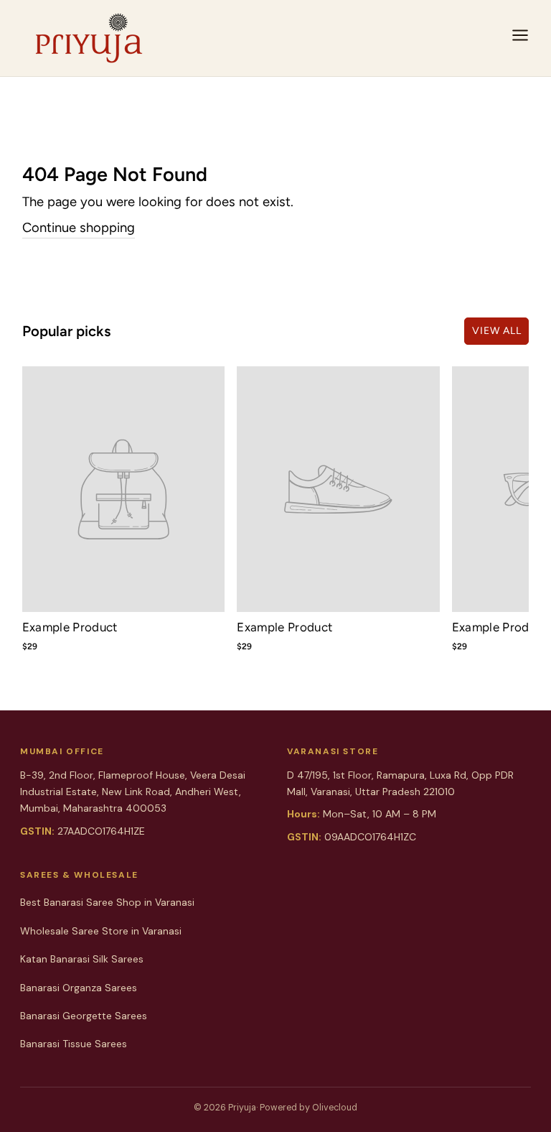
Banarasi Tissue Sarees (73, 1043)
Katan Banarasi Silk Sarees (81, 958)
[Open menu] (520, 38)
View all (497, 331)
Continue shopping (78, 228)
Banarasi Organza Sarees (78, 987)
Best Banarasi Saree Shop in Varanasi (107, 902)
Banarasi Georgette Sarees (83, 1015)
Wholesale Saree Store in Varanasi (101, 930)
